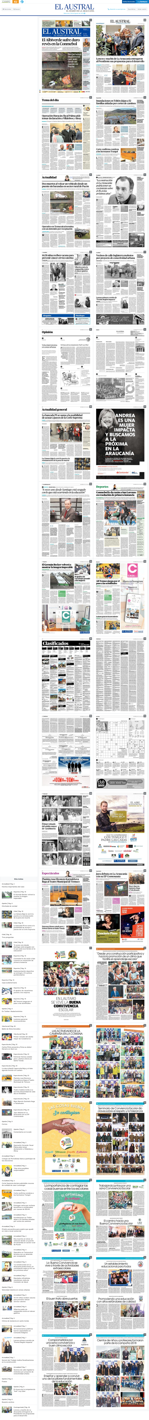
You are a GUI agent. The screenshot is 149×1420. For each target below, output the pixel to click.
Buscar (17, 9)
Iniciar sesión (142, 9)
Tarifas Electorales (129, 2)
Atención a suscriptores (117, 9)
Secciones (7, 9)
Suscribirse (131, 9)
